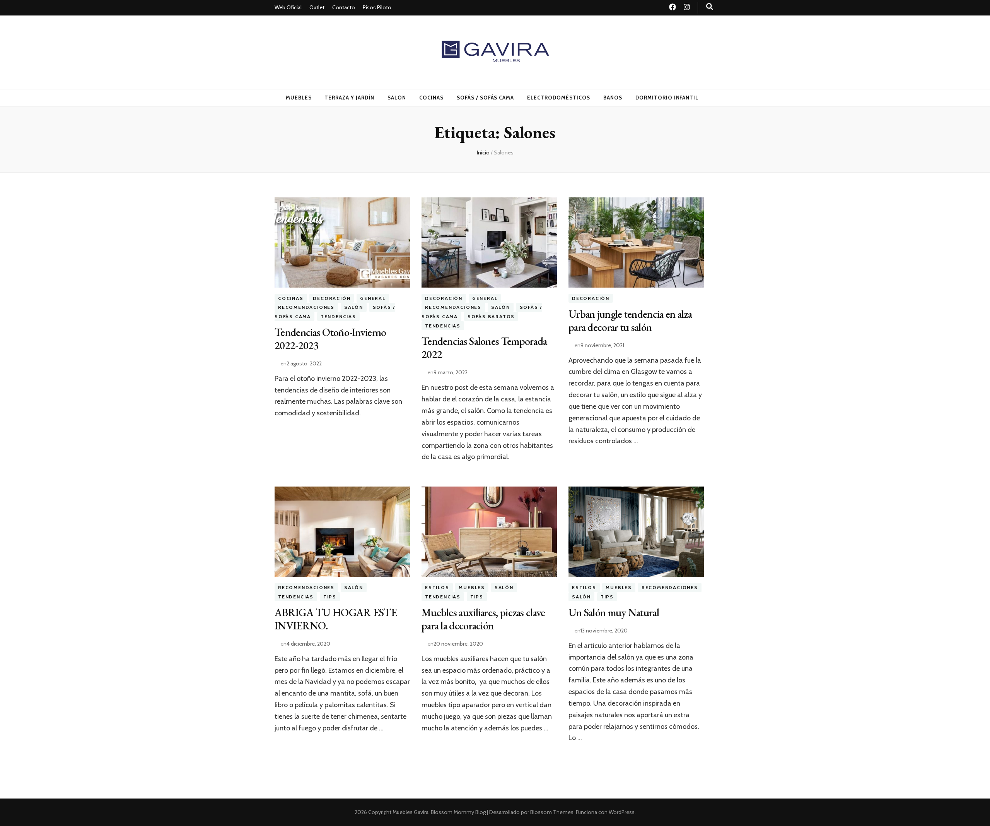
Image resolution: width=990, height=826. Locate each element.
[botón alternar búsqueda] (709, 6)
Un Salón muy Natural (613, 612)
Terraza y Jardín (349, 97)
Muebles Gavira (410, 812)
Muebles (299, 97)
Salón (396, 97)
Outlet (316, 7)
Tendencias (338, 316)
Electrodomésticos (558, 97)
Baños (612, 97)
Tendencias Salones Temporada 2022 (484, 347)
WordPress (622, 812)
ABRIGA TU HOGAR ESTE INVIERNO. (336, 618)
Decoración (331, 298)
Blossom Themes (552, 812)
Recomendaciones (306, 307)
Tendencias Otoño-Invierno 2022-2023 (330, 338)
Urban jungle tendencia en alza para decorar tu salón (630, 320)
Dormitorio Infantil (667, 97)
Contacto (343, 7)
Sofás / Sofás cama (485, 97)
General (373, 298)
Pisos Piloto (377, 7)
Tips (329, 597)
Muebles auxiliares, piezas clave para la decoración (483, 618)
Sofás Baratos (491, 316)
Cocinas (431, 97)
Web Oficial (288, 7)
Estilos (437, 588)
